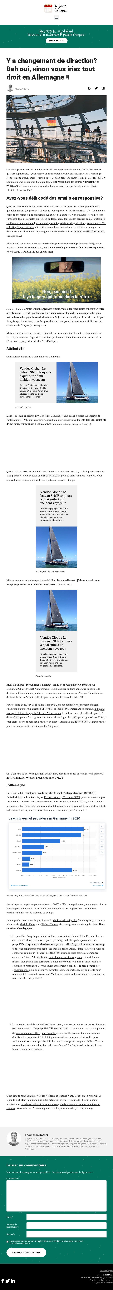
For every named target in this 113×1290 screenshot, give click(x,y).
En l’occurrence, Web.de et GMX (62, 797)
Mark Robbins (27, 924)
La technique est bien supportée (65, 957)
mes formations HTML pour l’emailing (36, 1033)
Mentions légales (106, 1270)
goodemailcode (20, 969)
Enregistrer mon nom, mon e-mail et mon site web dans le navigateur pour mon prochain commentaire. (46, 1242)
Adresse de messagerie (12, 1225)
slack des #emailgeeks (65, 920)
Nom (9, 1217)
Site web (10, 1234)
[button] (56, 17)
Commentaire (12, 1178)
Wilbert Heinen (49, 924)
